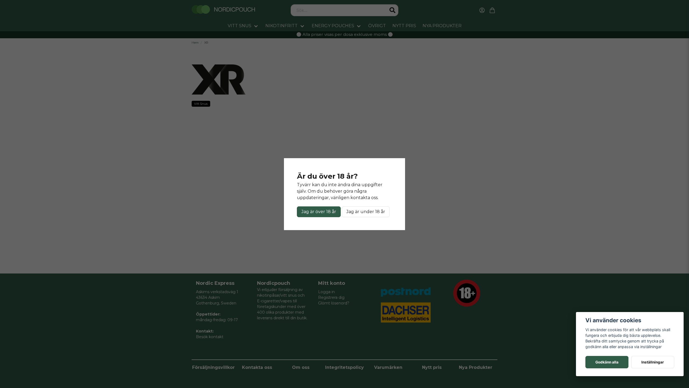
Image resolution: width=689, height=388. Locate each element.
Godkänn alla (606, 362)
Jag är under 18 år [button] (365, 211)
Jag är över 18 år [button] (318, 211)
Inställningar (652, 362)
